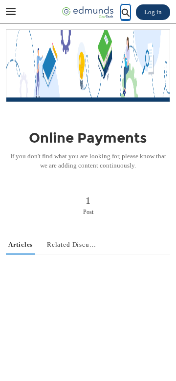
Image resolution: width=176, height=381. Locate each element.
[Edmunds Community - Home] (88, 12)
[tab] (20, 245)
